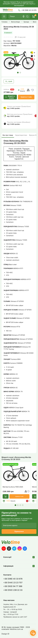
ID (8, 634)
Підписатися (19, 531)
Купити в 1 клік (26, 97)
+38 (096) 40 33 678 (28, 10)
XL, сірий (8, 81)
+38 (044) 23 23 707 (12, 582)
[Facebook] (25, 548)
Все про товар (8, 135)
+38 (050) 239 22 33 (12, 590)
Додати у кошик (11, 97)
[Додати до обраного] (32, 90)
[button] (17, 72)
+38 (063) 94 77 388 (12, 586)
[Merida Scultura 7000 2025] (16, 473)
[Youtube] (4, 548)
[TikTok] (9, 548)
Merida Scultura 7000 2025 (13, 487)
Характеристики (21, 135)
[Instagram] (19, 548)
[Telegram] (14, 548)
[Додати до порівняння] (28, 90)
